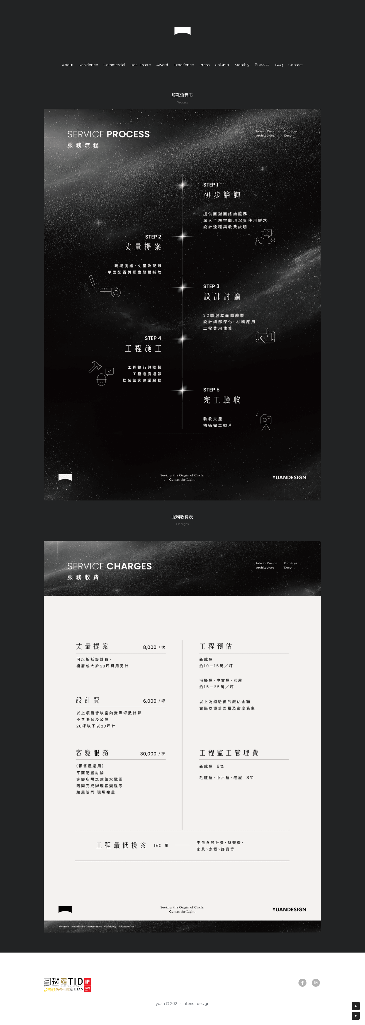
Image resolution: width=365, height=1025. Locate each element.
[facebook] (302, 983)
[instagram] (316, 983)
